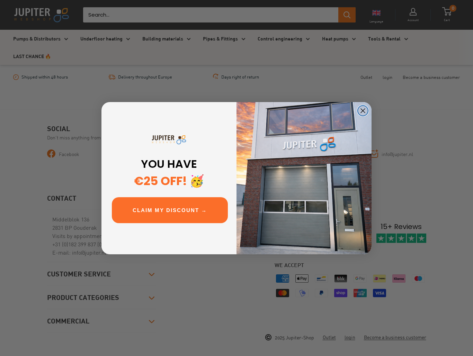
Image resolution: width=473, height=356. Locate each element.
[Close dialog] (363, 111)
